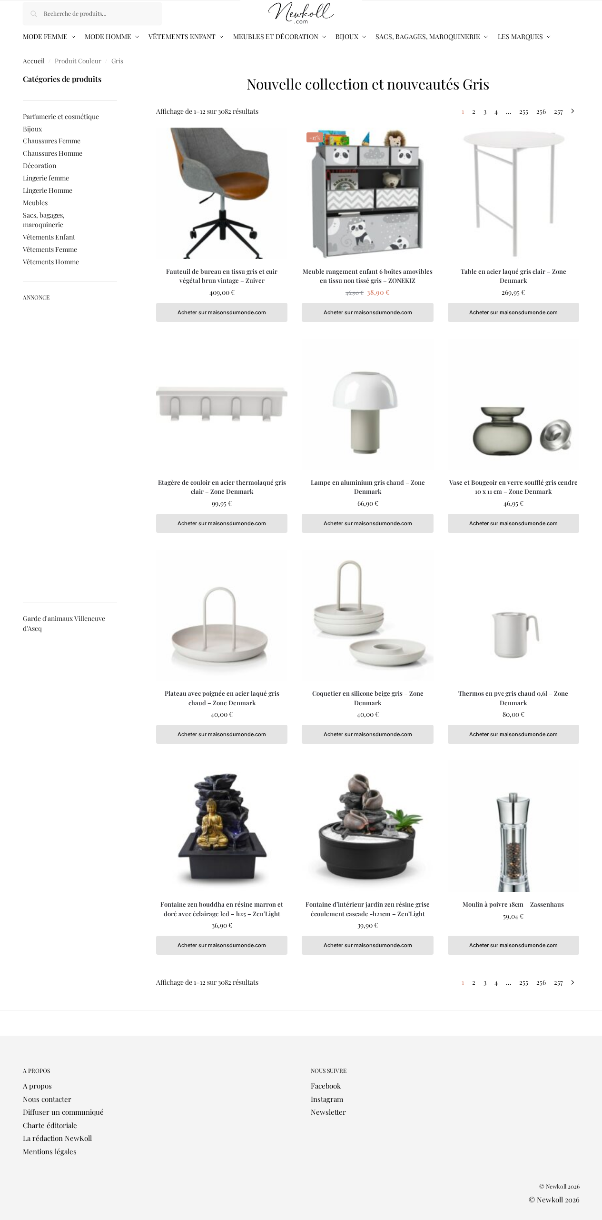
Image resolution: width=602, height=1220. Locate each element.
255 (523, 111)
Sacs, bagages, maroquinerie (44, 219)
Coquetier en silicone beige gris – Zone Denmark (368, 698)
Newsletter (328, 1112)
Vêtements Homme (51, 261)
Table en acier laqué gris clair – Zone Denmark (513, 276)
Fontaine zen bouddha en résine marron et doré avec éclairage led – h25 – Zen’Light (221, 909)
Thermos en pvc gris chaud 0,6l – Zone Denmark (513, 698)
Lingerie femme (46, 177)
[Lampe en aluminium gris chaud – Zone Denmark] (367, 404)
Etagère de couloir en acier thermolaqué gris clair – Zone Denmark (222, 487)
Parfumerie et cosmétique (61, 116)
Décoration (39, 165)
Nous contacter (47, 1099)
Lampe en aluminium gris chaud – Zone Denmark (368, 487)
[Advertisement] (70, 447)
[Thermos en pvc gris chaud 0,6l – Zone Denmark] (513, 615)
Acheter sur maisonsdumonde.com (222, 312)
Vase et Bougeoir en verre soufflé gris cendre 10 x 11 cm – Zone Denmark (513, 487)
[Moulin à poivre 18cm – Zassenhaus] (513, 826)
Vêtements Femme (50, 249)
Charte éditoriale (50, 1125)
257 (558, 111)
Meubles (35, 202)
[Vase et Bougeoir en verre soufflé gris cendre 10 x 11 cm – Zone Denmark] (513, 404)
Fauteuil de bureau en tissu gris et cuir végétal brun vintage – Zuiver (221, 276)
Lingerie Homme (47, 190)
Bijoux (32, 128)
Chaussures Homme (52, 153)
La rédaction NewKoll (57, 1138)
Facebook (326, 1085)
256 (541, 111)
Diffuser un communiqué (63, 1112)
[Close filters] (120, 77)
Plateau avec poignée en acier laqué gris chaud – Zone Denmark (222, 698)
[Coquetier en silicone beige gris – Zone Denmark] (367, 615)
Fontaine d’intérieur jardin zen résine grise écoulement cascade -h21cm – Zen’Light (368, 909)
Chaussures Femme (51, 140)
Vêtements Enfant (49, 236)
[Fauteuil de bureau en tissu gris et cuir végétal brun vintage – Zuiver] (221, 193)
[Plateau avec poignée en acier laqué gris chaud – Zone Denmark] (221, 615)
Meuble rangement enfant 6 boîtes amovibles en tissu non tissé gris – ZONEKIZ (368, 276)
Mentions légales (50, 1151)
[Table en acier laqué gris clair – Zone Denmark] (513, 193)
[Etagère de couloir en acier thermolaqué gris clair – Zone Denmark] (221, 404)
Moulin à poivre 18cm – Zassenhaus (513, 904)
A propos (37, 1085)
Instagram (327, 1099)
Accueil (34, 60)
